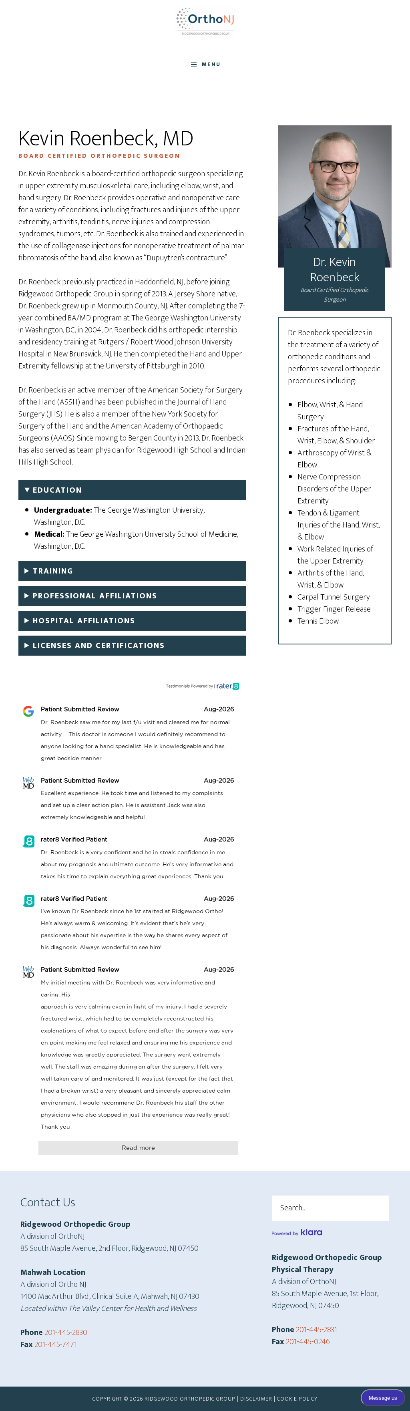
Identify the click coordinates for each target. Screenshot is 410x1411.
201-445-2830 (65, 1332)
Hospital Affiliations (84, 621)
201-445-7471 (55, 1344)
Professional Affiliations (95, 596)
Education (57, 490)
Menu (211, 64)
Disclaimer (256, 1398)
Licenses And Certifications (99, 645)
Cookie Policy (297, 1398)
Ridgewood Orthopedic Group (205, 21)
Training (53, 571)
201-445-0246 (308, 1342)
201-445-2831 (316, 1330)
